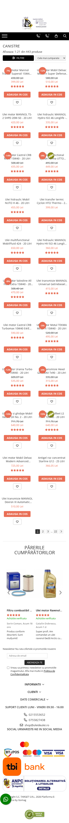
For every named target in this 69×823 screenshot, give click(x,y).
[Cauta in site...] (65, 36)
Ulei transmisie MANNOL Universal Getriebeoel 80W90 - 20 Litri (51, 282)
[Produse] (5, 37)
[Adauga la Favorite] (17, 102)
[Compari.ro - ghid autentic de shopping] (34, 814)
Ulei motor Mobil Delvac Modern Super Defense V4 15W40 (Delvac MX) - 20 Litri (51, 71)
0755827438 (36, 720)
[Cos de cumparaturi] (56, 36)
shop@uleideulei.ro (36, 725)
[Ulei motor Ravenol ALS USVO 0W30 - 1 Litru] (49, 584)
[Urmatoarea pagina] (61, 531)
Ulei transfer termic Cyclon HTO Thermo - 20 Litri (52, 201)
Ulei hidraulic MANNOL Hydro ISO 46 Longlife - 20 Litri (51, 116)
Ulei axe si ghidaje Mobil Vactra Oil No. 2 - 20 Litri (17, 415)
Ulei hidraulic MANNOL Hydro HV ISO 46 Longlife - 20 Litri (51, 241)
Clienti (33, 692)
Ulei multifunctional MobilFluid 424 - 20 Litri (17, 241)
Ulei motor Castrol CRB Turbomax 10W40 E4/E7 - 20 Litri (17, 326)
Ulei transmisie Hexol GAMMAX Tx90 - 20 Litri (51, 370)
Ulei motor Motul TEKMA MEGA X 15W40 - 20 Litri (52, 326)
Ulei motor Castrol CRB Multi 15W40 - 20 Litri (17, 156)
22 (55, 531)
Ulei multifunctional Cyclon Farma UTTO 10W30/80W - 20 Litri (51, 156)
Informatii (33, 684)
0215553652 (36, 714)
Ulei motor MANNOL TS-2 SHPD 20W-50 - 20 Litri (17, 116)
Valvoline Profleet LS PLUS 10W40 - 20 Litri (52, 415)
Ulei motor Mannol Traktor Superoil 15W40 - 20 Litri (17, 71)
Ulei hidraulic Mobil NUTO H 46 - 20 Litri (17, 201)
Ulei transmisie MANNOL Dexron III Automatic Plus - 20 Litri (17, 500)
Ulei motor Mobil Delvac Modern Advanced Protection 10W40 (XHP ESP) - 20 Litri (17, 459)
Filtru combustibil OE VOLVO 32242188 (31, 610)
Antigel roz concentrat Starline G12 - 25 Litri (51, 459)
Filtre (19, 58)
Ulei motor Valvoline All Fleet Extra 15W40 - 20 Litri (17, 282)
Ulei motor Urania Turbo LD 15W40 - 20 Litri (17, 370)
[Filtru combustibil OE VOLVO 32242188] (20, 584)
